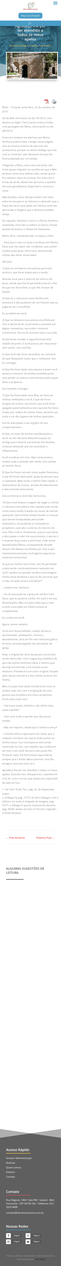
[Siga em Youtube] (28, 1241)
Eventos (10, 1172)
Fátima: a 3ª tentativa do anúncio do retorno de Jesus (29, 1070)
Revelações (45, 45)
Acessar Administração (19, 1158)
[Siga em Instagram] (8, 1241)
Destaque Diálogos (19, 45)
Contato (10, 1176)
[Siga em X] (28, 1235)
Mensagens (27, 1001)
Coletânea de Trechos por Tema (27, 995)
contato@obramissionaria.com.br (25, 1212)
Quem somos (13, 1167)
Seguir (17, 1235)
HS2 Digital (40, 1259)
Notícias (10, 1162)
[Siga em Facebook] (8, 1235)
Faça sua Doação (30, 15)
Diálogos (34, 45)
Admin (16, 920)
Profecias (14, 918)
